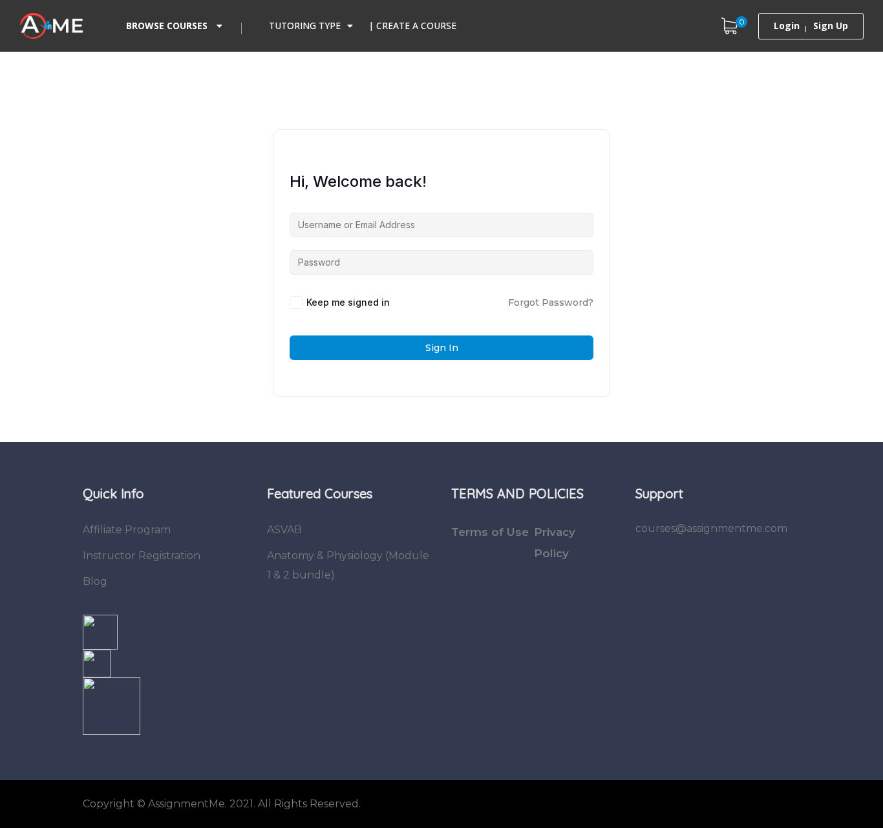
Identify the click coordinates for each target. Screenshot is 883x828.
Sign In (441, 348)
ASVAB (284, 530)
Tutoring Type (305, 25)
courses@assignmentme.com (711, 528)
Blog (95, 581)
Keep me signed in (348, 302)
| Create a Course (412, 25)
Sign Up (830, 26)
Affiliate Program (127, 530)
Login (787, 26)
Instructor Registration (141, 555)
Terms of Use (490, 531)
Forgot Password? (550, 302)
